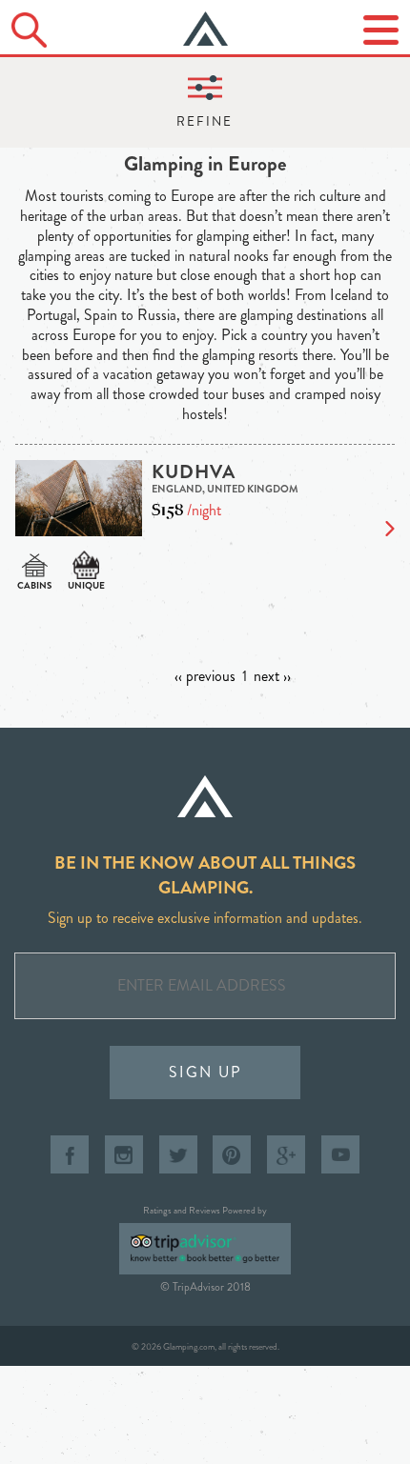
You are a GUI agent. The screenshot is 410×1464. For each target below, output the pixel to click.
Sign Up (205, 1072)
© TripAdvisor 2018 (205, 1286)
